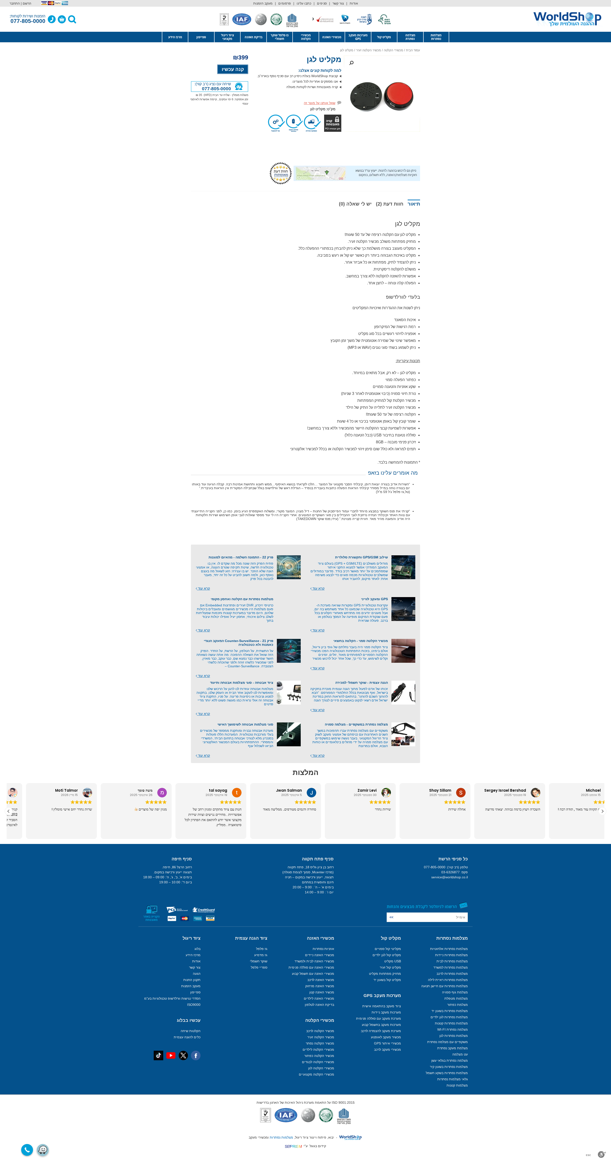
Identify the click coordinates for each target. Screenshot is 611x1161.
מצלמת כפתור (457, 1005)
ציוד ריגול (191, 938)
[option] (381, 19)
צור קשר (338, 3)
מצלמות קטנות (457, 1085)
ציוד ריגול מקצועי (227, 37)
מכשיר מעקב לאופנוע (386, 1037)
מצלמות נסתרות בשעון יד (450, 1011)
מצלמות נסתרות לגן (453, 1036)
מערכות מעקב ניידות (386, 1012)
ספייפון (201, 37)
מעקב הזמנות (263, 3)
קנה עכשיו (233, 69)
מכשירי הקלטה (306, 37)
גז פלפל (261, 949)
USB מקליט (392, 961)
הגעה (196, 973)
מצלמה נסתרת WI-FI (452, 1029)
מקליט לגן (324, 59)
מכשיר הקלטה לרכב (320, 1031)
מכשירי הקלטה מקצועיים (316, 1074)
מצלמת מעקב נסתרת (452, 1048)
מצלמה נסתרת (410, 37)
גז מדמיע (260, 955)
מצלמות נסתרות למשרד (450, 967)
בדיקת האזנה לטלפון (319, 1005)
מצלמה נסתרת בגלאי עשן (449, 1060)
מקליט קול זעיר (390, 967)
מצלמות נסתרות (436, 37)
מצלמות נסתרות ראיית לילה (448, 980)
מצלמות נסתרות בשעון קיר (449, 1067)
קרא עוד (318, 588)
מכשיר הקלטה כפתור (319, 1056)
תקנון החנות (191, 980)
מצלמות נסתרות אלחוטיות (449, 949)
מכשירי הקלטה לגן (321, 1068)
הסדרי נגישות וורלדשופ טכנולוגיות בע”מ (172, 998)
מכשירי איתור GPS (387, 1043)
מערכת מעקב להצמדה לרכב (381, 1031)
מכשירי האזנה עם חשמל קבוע (313, 973)
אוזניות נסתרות (323, 949)
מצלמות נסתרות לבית (452, 961)
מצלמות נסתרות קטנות (451, 1023)
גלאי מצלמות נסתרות (452, 1079)
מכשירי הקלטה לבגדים (318, 1062)
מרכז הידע (175, 37)
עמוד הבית (413, 50)
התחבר (15, 3)
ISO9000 (193, 1005)
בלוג (197, 949)
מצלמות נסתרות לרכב (452, 973)
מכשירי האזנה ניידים (319, 955)
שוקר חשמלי (258, 961)
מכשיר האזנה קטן (321, 992)
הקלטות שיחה (190, 1031)
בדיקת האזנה (254, 37)
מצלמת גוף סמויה (455, 992)
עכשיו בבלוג (188, 1020)
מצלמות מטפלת (456, 998)
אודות (354, 3)
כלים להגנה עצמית (187, 1037)
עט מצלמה (460, 1054)
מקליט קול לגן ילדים (387, 955)
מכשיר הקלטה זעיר (368, 50)
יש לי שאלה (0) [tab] (355, 204)
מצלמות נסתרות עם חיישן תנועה (444, 986)
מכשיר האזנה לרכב (320, 980)
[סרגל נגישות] (602, 1154)
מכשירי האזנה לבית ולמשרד (314, 961)
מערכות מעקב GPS (358, 37)
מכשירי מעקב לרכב (387, 1049)
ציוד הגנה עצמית (251, 938)
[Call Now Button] (27, 1150)
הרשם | (26, 3)
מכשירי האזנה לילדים (319, 998)
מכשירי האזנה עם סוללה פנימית (311, 967)
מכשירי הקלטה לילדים (318, 1049)
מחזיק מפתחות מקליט (385, 973)
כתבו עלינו (304, 3)
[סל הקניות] (62, 19)
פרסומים (284, 3)
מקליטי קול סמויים (388, 949)
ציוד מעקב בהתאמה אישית (381, 1006)
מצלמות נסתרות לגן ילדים (449, 1017)
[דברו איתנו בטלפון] (52, 19)
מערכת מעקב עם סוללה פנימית (378, 1018)
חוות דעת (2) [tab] (389, 204)
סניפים (322, 3)
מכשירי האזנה (331, 37)
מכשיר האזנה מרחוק (319, 986)
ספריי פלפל (259, 967)
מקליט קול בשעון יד (387, 980)
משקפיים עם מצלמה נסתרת (447, 1042)
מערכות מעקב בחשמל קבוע (381, 1025)
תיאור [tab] (414, 204)
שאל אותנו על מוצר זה (319, 103)
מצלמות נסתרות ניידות (451, 955)
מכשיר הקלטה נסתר (320, 1043)
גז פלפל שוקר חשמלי (280, 37)
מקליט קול (384, 37)
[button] (351, 63)
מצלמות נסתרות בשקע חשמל (447, 1073)
